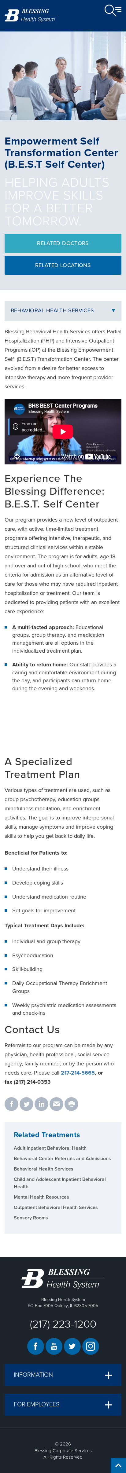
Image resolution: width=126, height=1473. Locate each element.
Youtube (54, 1346)
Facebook (35, 1346)
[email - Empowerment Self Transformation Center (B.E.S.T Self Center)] (56, 1104)
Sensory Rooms (31, 1218)
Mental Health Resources (41, 1197)
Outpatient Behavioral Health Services (56, 1207)
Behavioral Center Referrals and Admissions (62, 1159)
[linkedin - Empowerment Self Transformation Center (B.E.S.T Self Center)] (41, 1104)
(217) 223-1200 (63, 1324)
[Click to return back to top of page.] (118, 1465)
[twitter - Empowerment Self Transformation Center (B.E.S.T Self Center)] (26, 1104)
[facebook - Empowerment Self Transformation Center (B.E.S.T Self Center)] (11, 1104)
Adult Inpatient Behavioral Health (50, 1148)
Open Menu (113, 11)
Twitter (72, 1346)
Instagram (90, 1346)
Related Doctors (63, 243)
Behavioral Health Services (52, 310)
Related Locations (63, 265)
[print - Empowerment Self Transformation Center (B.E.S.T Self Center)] (71, 1104)
